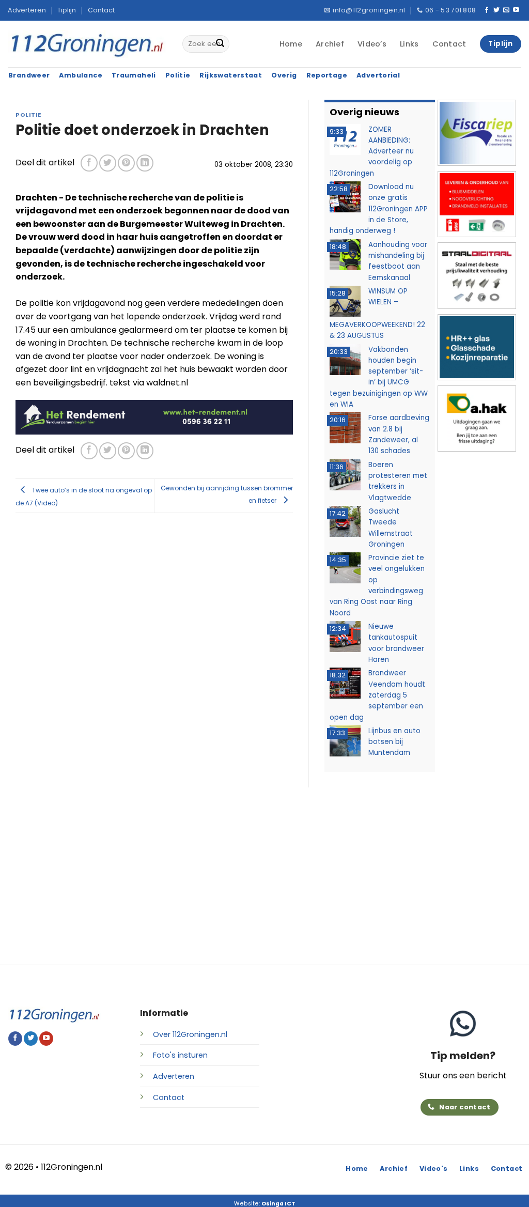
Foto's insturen (180, 1055)
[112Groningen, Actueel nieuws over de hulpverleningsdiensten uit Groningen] (87, 44)
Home (290, 44)
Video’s (371, 44)
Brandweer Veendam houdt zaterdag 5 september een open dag (377, 695)
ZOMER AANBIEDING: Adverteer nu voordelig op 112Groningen (372, 151)
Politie (28, 115)
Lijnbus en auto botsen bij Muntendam (394, 742)
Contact (101, 10)
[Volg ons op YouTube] (516, 10)
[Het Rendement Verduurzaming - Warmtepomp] (154, 417)
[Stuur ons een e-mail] (506, 10)
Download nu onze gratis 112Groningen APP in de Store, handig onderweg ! (379, 209)
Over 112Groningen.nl (190, 1034)
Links (409, 44)
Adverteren (27, 10)
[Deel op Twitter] (107, 163)
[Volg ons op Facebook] (487, 10)
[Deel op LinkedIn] (144, 163)
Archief (330, 44)
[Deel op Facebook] (89, 163)
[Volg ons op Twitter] (496, 10)
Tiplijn (66, 10)
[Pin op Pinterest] (126, 163)
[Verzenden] (220, 44)
